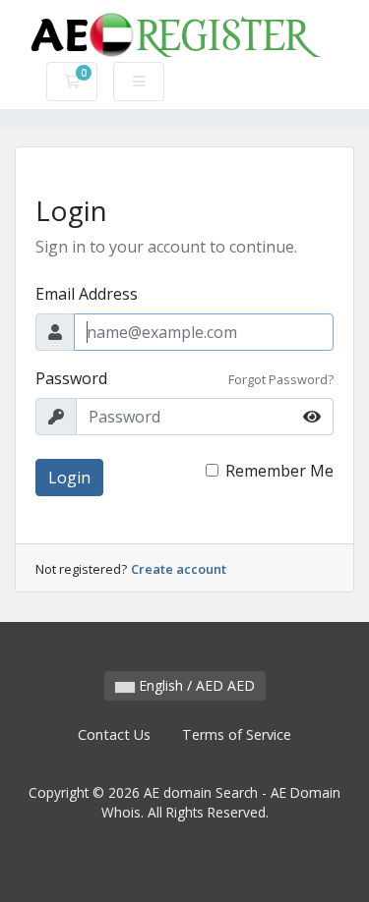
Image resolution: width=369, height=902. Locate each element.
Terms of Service (236, 734)
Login (69, 477)
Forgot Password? (281, 379)
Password (71, 378)
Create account (178, 569)
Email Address (86, 294)
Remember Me (279, 470)
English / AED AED (195, 685)
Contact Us (114, 734)
